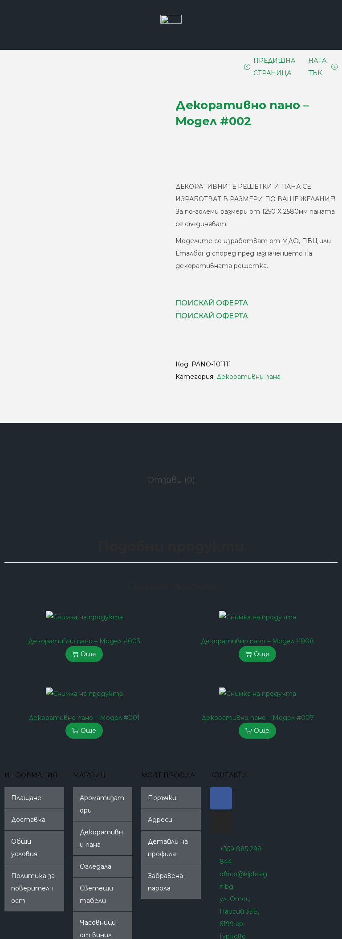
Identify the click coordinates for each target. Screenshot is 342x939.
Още (88, 654)
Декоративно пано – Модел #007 (257, 718)
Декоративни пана (248, 377)
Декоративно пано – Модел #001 (84, 718)
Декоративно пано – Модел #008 (257, 641)
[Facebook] (221, 798)
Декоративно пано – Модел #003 (84, 641)
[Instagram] (221, 823)
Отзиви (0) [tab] (171, 480)
